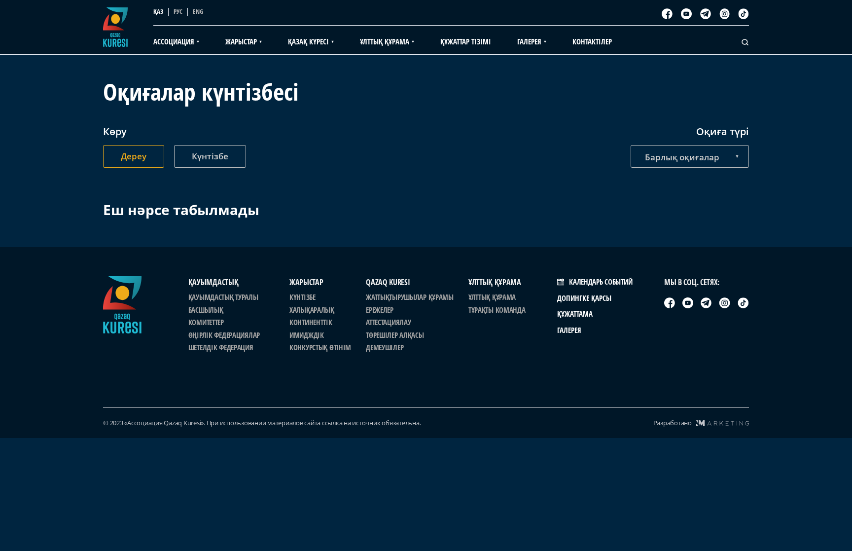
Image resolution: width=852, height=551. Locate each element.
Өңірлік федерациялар (224, 335)
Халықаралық (311, 310)
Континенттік (310, 322)
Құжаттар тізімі (465, 41)
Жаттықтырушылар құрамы (410, 297)
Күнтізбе (302, 297)
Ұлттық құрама (492, 297)
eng (198, 11)
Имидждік (306, 335)
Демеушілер (384, 347)
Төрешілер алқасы (395, 335)
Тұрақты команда (497, 310)
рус (178, 11)
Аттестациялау (388, 322)
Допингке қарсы (584, 298)
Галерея (569, 330)
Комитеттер (206, 322)
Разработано (672, 422)
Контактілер (592, 41)
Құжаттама (575, 314)
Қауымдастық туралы (223, 297)
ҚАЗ (158, 11)
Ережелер (379, 310)
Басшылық (205, 310)
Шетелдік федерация (220, 347)
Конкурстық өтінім (320, 347)
